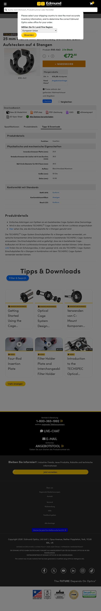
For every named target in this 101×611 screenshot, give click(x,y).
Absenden (29, 34)
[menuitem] (14, 3)
